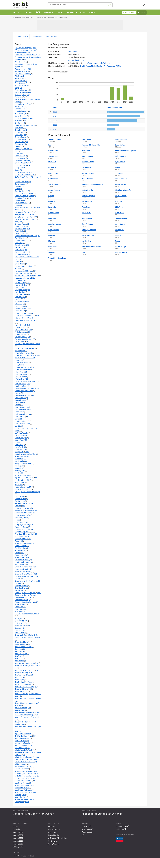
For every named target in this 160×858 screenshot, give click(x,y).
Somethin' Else (20, 604)
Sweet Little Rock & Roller (24, 635)
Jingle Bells (19, 402)
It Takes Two (19, 379)
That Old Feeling (21, 654)
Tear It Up (18, 649)
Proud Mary (19, 522)
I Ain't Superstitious (22, 308)
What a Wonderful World (24, 750)
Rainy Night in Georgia (23, 525)
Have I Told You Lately (23, 273)
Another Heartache (22, 90)
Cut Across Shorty (21, 172)
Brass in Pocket (20, 137)
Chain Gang (19, 153)
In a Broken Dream (21, 362)
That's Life (18, 658)
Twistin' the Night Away (23, 736)
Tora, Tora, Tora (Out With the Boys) (28, 727)
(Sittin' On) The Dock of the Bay (26, 55)
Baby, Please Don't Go (23, 104)
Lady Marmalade (21, 414)
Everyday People (21, 224)
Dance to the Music (22, 182)
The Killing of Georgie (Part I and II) (27, 665)
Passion (18, 506)
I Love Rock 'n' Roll (21, 325)
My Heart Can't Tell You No (24, 478)
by (76, 60)
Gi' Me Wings (19, 250)
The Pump (18, 677)
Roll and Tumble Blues (23, 543)
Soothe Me (19, 607)
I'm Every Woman (21, 337)
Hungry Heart (20, 306)
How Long (18, 304)
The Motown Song (21, 673)
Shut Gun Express (21, 588)
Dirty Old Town (20, 191)
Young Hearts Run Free (23, 799)
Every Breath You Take (23, 214)
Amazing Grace (20, 85)
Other (51, 36)
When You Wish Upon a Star (25, 762)
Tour (37, 36)
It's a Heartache (20, 384)
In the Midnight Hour (22, 370)
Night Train (19, 485)
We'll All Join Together (23, 743)
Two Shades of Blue (22, 738)
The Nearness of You (22, 675)
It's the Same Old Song (23, 395)
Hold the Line (19, 292)
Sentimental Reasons (22, 562)
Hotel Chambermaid (22, 301)
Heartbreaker (20, 287)
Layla (17, 419)
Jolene (17, 405)
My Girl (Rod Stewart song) (25, 475)
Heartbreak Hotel (21, 285)
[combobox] (80, 4)
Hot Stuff (18, 299)
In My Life (18, 365)
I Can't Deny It (20, 311)
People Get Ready (21, 515)
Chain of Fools (20, 156)
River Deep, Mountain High (24, 534)
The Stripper (19, 680)
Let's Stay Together (22, 433)
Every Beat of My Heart (23, 212)
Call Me (17, 146)
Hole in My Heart (21, 294)
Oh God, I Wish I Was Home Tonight (27, 492)
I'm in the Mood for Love (23, 339)
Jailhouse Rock (20, 398)
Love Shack (19, 445)
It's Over (18, 393)
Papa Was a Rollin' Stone (24, 503)
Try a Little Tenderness (23, 734)
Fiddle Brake (19, 231)
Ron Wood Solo (20, 548)
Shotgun (18, 583)
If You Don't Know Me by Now (25, 355)
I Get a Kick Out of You (23, 318)
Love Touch (19, 447)
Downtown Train (21, 198)
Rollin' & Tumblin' (21, 546)
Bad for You (19, 106)
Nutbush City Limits (22, 489)
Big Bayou (18, 123)
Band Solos (19, 109)
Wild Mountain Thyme (23, 766)
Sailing (17, 553)
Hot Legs (18, 297)
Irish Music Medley (21, 374)
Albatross (18, 76)
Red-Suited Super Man (23, 529)
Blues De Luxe (20, 130)
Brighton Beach (20, 139)
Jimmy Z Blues (20, 400)
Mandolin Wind (20, 456)
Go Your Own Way (21, 254)
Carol (17, 151)
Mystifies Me (19, 482)
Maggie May (19, 452)
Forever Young (20, 240)
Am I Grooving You (21, 83)
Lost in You (19, 440)
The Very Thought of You (24, 684)
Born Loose (19, 135)
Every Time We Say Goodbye (25, 219)
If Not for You (20, 351)
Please (17, 520)
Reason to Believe (21, 527)
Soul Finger (19, 609)
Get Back (18, 247)
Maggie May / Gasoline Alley (25, 454)
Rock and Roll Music (22, 536)
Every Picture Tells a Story (24, 217)
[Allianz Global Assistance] (119, 839)
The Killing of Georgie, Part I (25, 670)
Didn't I (17, 189)
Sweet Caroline (20, 633)
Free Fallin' (18, 243)
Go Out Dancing (20, 252)
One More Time (20, 499)
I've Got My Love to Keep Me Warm (27, 344)
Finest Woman (20, 233)
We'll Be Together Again (23, 745)
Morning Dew (20, 471)
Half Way (18, 269)
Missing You (19, 466)
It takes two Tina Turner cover (25, 381)
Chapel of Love (20, 158)
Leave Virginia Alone (22, 424)
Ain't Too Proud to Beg (23, 74)
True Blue (18, 731)
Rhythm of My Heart (22, 532)
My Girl (17, 473)
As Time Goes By (21, 92)
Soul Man (18, 611)
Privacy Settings (53, 844)
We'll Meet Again (21, 748)
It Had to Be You (21, 377)
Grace (17, 261)
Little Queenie (20, 435)
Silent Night (19, 590)
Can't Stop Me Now (22, 149)
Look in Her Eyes (21, 438)
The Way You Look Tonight (24, 687)
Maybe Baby (19, 461)
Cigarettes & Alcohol (22, 160)
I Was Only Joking (21, 327)
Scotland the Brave (22, 557)
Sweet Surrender (21, 644)
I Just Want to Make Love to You (26, 320)
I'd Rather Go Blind (21, 330)
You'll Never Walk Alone (23, 790)
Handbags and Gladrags (24, 271)
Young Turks (19, 802)
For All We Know (21, 238)
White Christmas (21, 764)
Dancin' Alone (20, 184)
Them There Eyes (21, 691)
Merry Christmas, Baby (23, 463)
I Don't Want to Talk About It (25, 315)
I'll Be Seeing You (21, 332)
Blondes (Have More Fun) (24, 125)
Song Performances (114, 107)
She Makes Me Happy (23, 572)
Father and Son (20, 229)
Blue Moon (19, 128)
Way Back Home (21, 741)
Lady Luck (18, 412)
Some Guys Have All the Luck (25, 593)
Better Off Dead (20, 116)
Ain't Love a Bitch (21, 71)
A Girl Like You (20, 62)
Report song (64, 72)
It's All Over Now (21, 386)
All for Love (19, 78)
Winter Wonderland (22, 769)
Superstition (19, 630)
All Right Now (20, 81)
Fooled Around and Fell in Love (26, 236)
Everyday (18, 222)
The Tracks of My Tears (23, 682)
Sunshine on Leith (21, 626)
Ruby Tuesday (20, 550)
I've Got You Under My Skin (24, 348)
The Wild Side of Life (22, 689)
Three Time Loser (21, 708)
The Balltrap (19, 661)
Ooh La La (18, 501)
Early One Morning (21, 203)
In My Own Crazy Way (23, 367)
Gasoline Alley (20, 245)
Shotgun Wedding (21, 586)
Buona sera (19, 144)
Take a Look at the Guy (23, 647)
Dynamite (18, 200)
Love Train (18, 449)
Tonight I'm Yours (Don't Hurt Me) (27, 717)
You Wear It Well (21, 788)
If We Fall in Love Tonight (24, 353)
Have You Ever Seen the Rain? (25, 276)
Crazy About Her (21, 165)
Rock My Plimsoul (21, 539)
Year (55, 107)
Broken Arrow (20, 142)
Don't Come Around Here (24, 193)
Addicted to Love (21, 69)
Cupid (17, 170)
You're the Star (20, 797)
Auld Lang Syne (20, 95)
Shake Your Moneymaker (24, 567)
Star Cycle (18, 618)
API (83, 835)
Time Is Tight (19, 710)
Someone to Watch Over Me (25, 602)
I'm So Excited (20, 341)
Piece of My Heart (21, 517)
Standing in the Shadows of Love (27, 614)
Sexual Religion (20, 564)
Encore (17, 205)
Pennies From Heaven (23, 508)
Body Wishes (19, 132)
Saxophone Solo (21, 555)
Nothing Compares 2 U (23, 487)
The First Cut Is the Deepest (25, 663)
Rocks (17, 541)
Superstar (18, 628)
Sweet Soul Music (21, 642)
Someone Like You (21, 600)
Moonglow (19, 468)
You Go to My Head (22, 783)
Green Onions (20, 264)
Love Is (17, 442)
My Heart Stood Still (22, 480)
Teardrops (18, 651)
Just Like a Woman (22, 407)
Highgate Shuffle (21, 290)
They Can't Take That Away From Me (28, 698)
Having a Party (20, 283)
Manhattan (19, 459)
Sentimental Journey (22, 560)
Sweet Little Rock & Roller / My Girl (27, 637)
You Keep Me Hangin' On (24, 785)
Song (22, 36)
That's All (18, 656)
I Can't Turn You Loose (23, 313)
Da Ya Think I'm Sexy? (23, 175)
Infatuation (19, 372)
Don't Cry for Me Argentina (24, 196)
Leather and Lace (21, 421)
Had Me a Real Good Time (24, 266)
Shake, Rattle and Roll (23, 569)
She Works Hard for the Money (26, 581)
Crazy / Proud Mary (22, 163)
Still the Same (20, 623)
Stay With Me (19, 621)
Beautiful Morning (21, 111)
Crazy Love (19, 168)
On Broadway (20, 496)
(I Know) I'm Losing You (23, 48)
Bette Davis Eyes (21, 114)
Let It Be (18, 426)
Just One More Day (22, 409)
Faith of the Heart (21, 226)
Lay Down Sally (20, 416)
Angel (17, 88)
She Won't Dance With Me (24, 574)
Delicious (18, 186)
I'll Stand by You (20, 334)
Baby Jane (19, 97)
